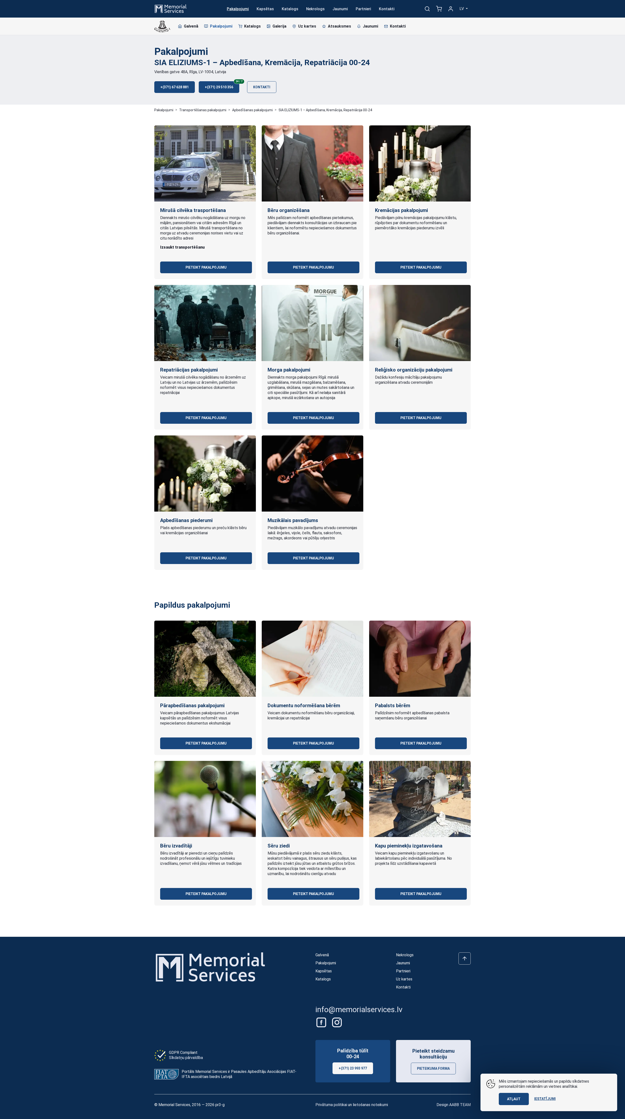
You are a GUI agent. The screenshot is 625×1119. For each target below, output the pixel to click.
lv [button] (462, 8)
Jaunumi (340, 9)
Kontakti (387, 9)
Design (454, 1104)
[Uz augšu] (464, 958)
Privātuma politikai (331, 1104)
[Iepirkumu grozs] (439, 9)
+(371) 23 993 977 (353, 1068)
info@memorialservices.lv (359, 1009)
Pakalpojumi (238, 9)
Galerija (279, 26)
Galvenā (191, 26)
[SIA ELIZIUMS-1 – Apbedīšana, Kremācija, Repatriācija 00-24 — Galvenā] (162, 26)
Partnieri (363, 9)
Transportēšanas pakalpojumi (202, 110)
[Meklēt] (427, 9)
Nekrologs (315, 9)
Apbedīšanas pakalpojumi (252, 110)
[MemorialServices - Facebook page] (321, 1022)
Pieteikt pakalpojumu (206, 267)
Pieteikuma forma (433, 1068)
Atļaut (514, 1099)
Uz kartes (307, 26)
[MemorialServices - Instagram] (337, 1022)
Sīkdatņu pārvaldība (186, 1057)
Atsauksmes (339, 26)
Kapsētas (265, 9)
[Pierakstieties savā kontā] (451, 9)
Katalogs (290, 9)
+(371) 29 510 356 (222, 85)
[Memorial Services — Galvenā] (170, 8)
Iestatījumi (545, 1099)
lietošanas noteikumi (370, 1104)
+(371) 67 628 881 (174, 87)
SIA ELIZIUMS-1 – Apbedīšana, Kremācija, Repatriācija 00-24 (325, 110)
